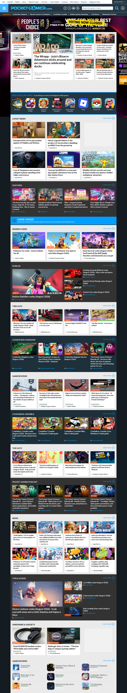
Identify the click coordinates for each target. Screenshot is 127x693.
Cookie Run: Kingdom (20, 14)
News (24, 2)
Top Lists (17, 448)
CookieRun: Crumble (60, 14)
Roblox (17, 2)
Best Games (74, 2)
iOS (3, 2)
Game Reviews (19, 376)
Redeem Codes (34, 2)
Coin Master (95, 14)
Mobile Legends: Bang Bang (79, 14)
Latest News (19, 119)
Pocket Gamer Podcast (24, 482)
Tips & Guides (54, 2)
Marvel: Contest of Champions (40, 14)
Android (10, 2)
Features (65, 2)
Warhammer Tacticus (109, 14)
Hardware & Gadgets (23, 624)
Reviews (84, 2)
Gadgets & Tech (94, 2)
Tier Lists (44, 2)
